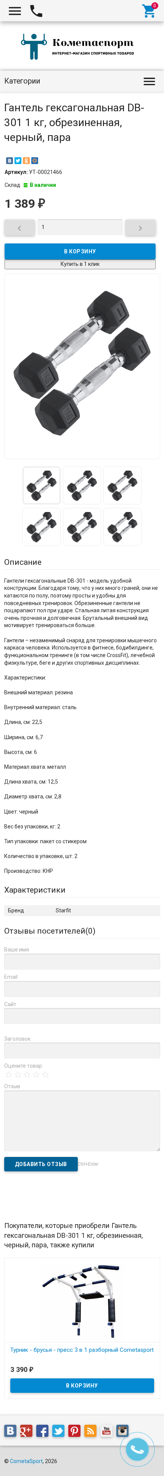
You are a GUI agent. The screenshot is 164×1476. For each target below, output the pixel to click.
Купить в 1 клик (80, 264)
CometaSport (26, 1461)
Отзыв (12, 1086)
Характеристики (35, 889)
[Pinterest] (76, 1432)
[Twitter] (17, 160)
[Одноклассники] (26, 160)
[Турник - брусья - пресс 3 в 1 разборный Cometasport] (82, 1302)
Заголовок (17, 1039)
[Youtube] (108, 1432)
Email (11, 977)
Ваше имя (16, 950)
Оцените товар (23, 1066)
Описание (23, 562)
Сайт (10, 1004)
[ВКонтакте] (9, 160)
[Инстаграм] (124, 1432)
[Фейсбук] (44, 1432)
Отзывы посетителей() (49, 931)
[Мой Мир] (34, 160)
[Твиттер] (60, 1432)
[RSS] (92, 1432)
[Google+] (28, 1432)
